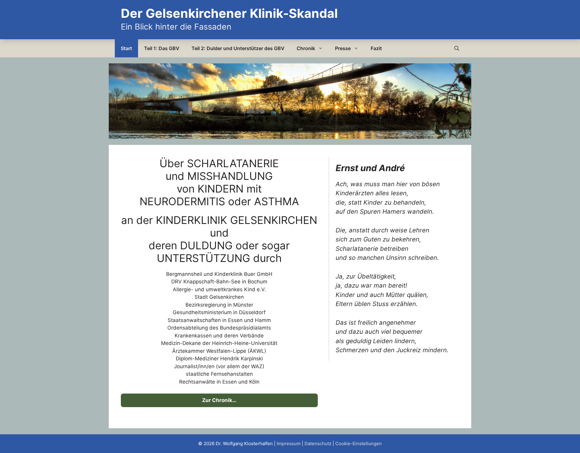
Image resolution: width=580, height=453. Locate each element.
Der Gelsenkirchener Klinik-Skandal (229, 13)
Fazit (376, 48)
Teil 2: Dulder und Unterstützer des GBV (238, 48)
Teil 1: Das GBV (161, 48)
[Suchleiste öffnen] (456, 48)
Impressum (289, 443)
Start (126, 48)
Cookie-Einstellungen (358, 443)
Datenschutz (317, 443)
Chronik (306, 48)
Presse (343, 48)
